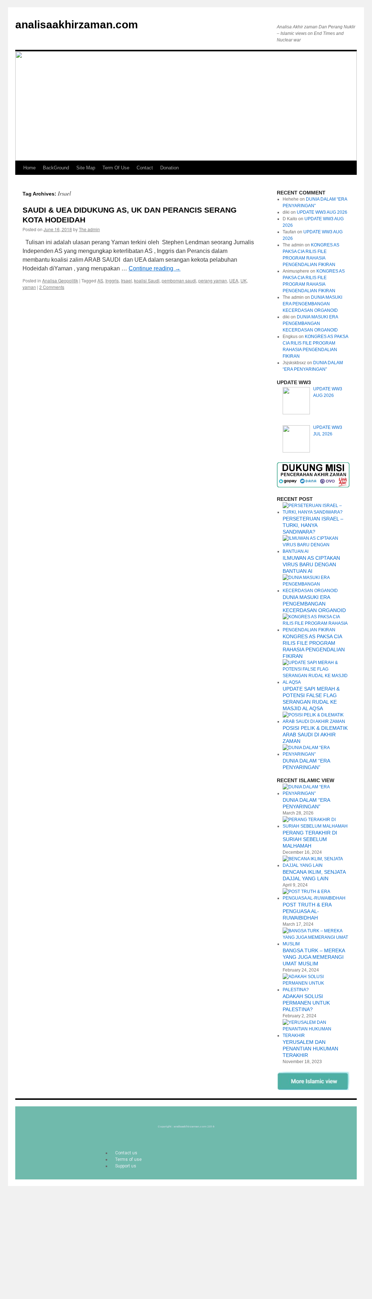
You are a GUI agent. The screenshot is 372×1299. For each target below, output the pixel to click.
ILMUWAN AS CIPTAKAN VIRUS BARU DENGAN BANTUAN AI (311, 564)
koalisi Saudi (146, 280)
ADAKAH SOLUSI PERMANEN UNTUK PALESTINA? (306, 1002)
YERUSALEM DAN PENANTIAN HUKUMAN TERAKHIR (310, 1048)
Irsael (126, 280)
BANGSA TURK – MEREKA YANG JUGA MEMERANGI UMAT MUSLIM (314, 957)
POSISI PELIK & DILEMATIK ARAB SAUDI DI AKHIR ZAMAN (315, 734)
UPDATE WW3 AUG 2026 (322, 212)
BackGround (56, 167)
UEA (233, 280)
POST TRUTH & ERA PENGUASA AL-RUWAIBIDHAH (307, 911)
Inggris (112, 280)
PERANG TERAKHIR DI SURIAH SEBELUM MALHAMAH (310, 839)
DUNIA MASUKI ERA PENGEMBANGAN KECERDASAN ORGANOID (312, 304)
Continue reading (155, 268)
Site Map (85, 167)
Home (29, 167)
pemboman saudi (179, 280)
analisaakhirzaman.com (76, 25)
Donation (169, 167)
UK (243, 280)
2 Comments (51, 287)
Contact (145, 167)
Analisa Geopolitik (60, 280)
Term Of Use (115, 167)
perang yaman (212, 280)
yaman (29, 287)
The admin (89, 229)
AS (100, 280)
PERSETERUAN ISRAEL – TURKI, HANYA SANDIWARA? (313, 525)
